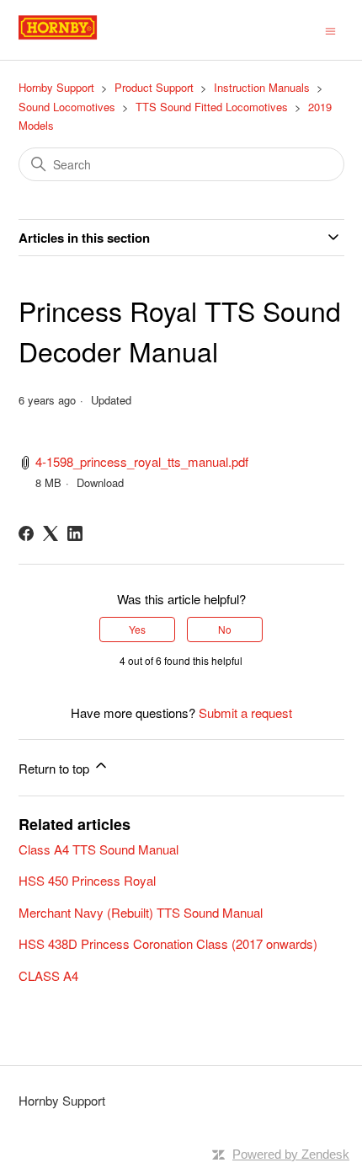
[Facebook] (26, 533)
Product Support (154, 87)
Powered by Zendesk (290, 1154)
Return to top (56, 768)
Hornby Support (56, 87)
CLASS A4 (48, 975)
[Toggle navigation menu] (330, 29)
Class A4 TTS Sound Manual (98, 849)
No (225, 629)
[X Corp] (50, 533)
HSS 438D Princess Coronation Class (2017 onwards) (168, 943)
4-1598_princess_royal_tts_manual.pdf (141, 461)
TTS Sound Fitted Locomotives (212, 107)
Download (100, 482)
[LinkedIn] (75, 533)
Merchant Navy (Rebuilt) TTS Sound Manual (141, 912)
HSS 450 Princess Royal (87, 880)
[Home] (77, 37)
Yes (137, 629)
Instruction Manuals (262, 87)
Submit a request (245, 712)
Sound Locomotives (67, 107)
